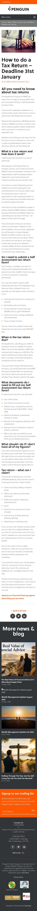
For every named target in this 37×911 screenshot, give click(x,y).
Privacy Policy (18, 877)
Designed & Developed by (18, 906)
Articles (14, 81)
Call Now (5, 2)
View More (25, 873)
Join (33, 810)
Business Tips (23, 81)
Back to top (17, 853)
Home (4, 22)
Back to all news (19, 610)
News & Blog (12, 22)
